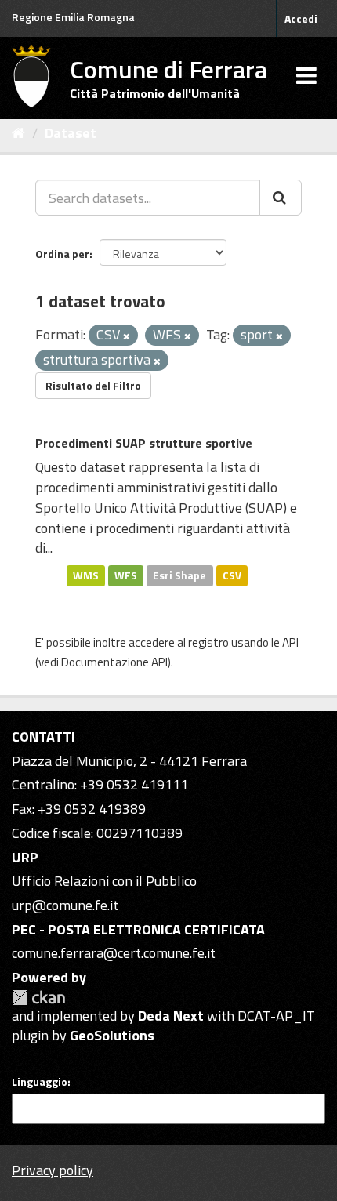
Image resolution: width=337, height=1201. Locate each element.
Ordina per (62, 253)
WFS (125, 575)
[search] (280, 198)
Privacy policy (52, 1170)
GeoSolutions (112, 1035)
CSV (232, 575)
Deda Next (171, 1015)
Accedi (300, 18)
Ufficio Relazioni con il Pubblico (104, 880)
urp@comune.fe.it (65, 905)
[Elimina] (126, 336)
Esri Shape (179, 575)
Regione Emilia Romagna (73, 17)
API (290, 642)
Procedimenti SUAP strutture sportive (143, 443)
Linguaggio (39, 1082)
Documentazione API (114, 662)
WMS (86, 575)
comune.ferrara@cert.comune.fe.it (114, 952)
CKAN (38, 997)
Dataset (70, 132)
